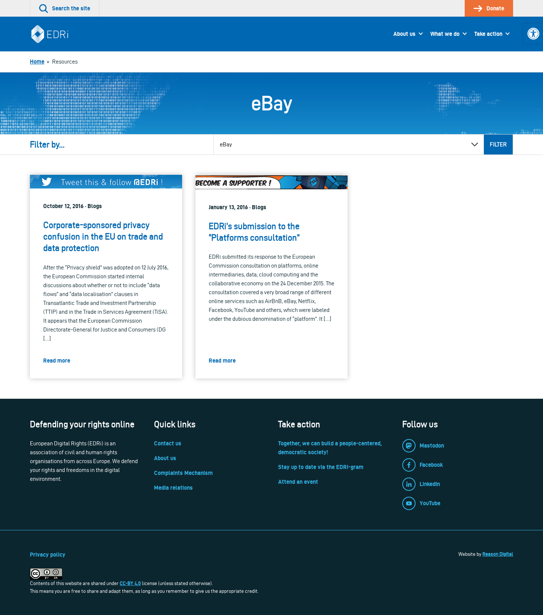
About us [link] (404, 34)
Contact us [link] (167, 443)
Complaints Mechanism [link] (183, 473)
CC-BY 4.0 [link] (130, 583)
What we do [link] (445, 34)
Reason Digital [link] (497, 554)
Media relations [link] (173, 488)
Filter (498, 144)
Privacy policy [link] (47, 554)
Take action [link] (488, 34)
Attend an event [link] (298, 482)
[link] (533, 33)
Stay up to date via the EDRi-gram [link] (320, 467)
